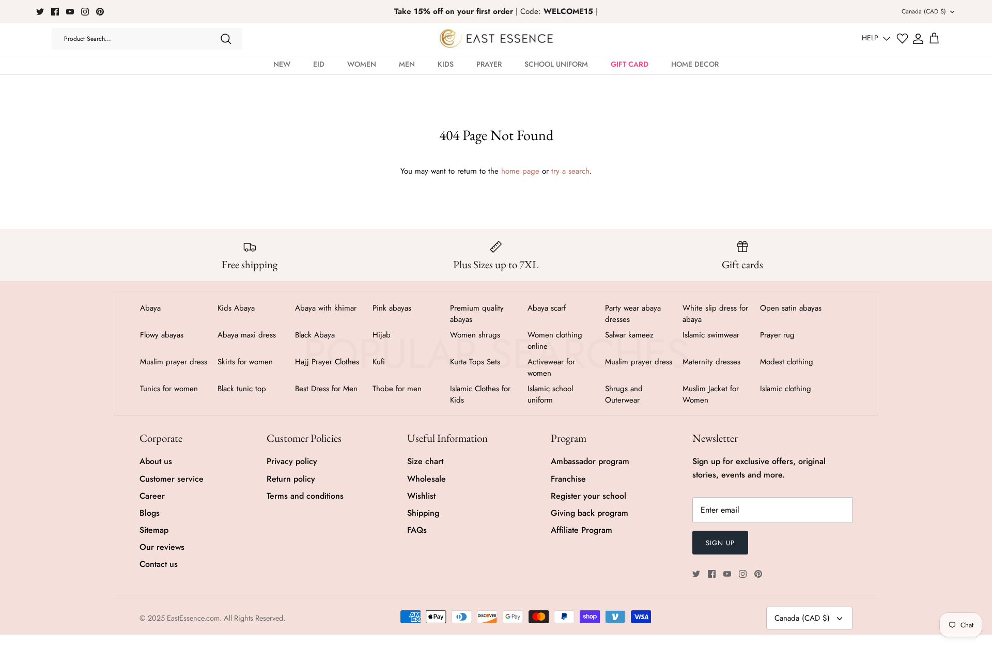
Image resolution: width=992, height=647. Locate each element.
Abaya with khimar (326, 308)
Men (407, 64)
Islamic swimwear (711, 335)
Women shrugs (475, 335)
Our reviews (162, 547)
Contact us (159, 564)
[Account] (918, 39)
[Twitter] (40, 12)
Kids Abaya (236, 308)
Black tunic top (242, 388)
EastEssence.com (193, 618)
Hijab (382, 335)
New (281, 64)
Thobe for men (397, 388)
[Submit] (226, 39)
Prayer (489, 64)
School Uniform (556, 64)
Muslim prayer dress (173, 361)
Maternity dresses (711, 361)
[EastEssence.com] (496, 38)
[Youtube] (70, 12)
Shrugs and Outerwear (624, 394)
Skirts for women (245, 361)
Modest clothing (786, 361)
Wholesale (426, 479)
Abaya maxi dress (247, 335)
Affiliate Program (581, 530)
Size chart (425, 461)
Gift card (629, 64)
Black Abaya (315, 335)
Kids (446, 64)
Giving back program (589, 513)
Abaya (150, 308)
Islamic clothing (785, 388)
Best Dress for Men (326, 388)
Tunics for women (169, 388)
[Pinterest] (100, 12)
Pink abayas (392, 308)
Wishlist (421, 496)
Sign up (720, 543)
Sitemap (154, 530)
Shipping (423, 513)
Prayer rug (777, 335)
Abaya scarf (547, 308)
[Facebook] (55, 12)
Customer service (172, 479)
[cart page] (934, 38)
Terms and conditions (305, 496)
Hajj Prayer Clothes (327, 361)
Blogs (150, 513)
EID (318, 64)
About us (156, 461)
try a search (570, 171)
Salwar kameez (629, 335)
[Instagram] (85, 12)
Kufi (379, 361)
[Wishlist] (902, 38)
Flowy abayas (161, 335)
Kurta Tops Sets (475, 361)
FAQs (417, 530)
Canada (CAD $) (924, 11)
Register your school (588, 496)
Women (361, 64)
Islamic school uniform (550, 394)
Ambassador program (590, 461)
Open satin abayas (791, 308)
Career (152, 496)
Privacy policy (292, 461)
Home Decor (695, 64)
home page (520, 171)
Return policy (291, 479)
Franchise (568, 479)
